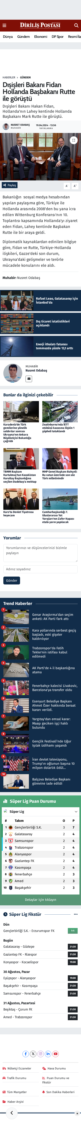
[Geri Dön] (12, 1113)
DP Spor (58, 36)
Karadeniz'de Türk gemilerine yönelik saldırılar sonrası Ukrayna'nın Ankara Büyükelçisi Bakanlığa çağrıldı (17, 433)
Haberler (9, 77)
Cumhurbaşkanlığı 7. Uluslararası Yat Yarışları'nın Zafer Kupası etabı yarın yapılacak (58, 517)
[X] (33, 1054)
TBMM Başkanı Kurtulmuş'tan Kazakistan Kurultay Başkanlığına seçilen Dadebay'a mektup (19, 476)
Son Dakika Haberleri (60, 1092)
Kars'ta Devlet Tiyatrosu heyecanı (18, 513)
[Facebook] (25, 1054)
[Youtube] (55, 1054)
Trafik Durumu (16, 1078)
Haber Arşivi (15, 1102)
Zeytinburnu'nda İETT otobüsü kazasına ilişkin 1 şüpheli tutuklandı (58, 428)
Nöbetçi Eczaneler (19, 1068)
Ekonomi (40, 36)
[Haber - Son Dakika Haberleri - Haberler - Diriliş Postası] (40, 25)
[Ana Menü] (4, 25)
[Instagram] (40, 1054)
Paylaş (12, 185)
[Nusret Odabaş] (12, 373)
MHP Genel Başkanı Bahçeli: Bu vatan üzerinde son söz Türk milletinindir (59, 475)
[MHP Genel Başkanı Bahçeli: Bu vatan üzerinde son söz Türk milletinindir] (60, 458)
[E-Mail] (29, 379)
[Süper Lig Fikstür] (76, 914)
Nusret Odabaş (36, 370)
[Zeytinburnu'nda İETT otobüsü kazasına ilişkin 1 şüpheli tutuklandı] (60, 412)
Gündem (23, 36)
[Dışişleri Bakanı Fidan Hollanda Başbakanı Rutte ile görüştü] (40, 156)
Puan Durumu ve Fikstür (55, 1080)
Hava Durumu (57, 1068)
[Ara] (76, 25)
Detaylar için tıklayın (40, 900)
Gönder (11, 581)
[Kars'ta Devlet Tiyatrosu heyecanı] (21, 499)
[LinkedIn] (48, 1054)
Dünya (8, 36)
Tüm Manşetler (17, 1092)
